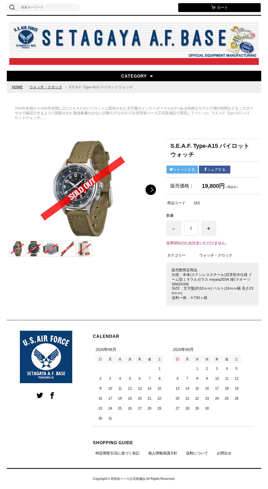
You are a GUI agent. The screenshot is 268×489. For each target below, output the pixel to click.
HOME (17, 87)
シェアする (216, 169)
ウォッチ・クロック (45, 87)
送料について (197, 453)
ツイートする (184, 169)
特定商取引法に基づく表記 (117, 453)
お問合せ (224, 453)
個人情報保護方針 (162, 453)
